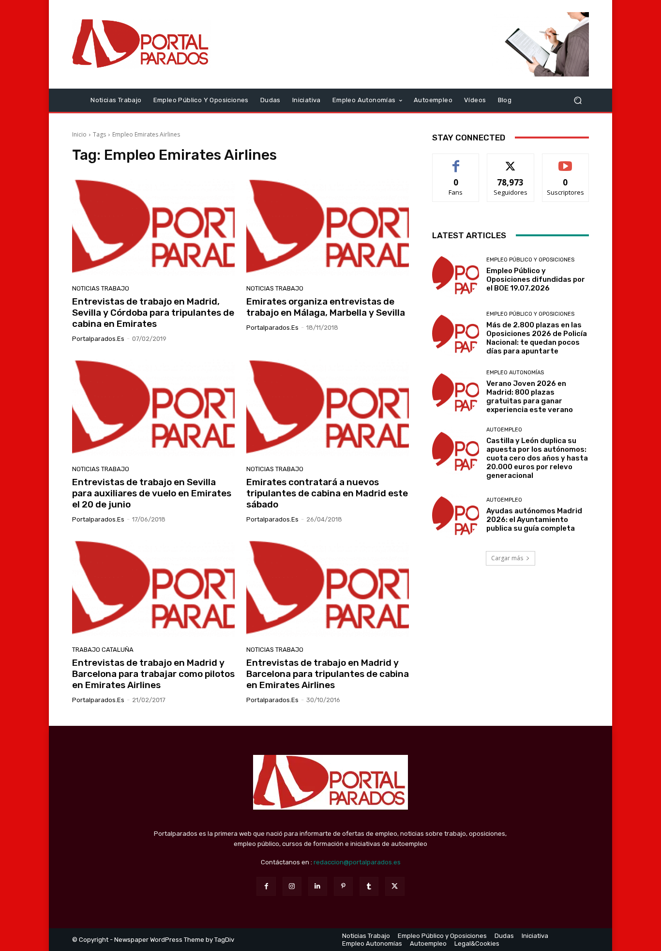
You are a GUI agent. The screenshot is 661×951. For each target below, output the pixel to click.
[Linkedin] (317, 886)
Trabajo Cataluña (103, 649)
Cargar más (507, 558)
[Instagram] (292, 886)
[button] (577, 100)
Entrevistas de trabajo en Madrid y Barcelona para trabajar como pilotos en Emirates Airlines (153, 673)
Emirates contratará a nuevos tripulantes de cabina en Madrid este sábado (327, 493)
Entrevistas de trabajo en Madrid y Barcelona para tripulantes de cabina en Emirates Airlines (327, 673)
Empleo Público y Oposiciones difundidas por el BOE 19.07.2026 (535, 279)
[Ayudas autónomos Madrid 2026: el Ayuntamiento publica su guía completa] (455, 514)
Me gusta (456, 161)
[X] (394, 886)
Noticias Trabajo (100, 288)
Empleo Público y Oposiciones (530, 259)
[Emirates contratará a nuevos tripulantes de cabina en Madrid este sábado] (327, 408)
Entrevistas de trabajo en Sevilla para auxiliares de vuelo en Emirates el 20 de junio (151, 493)
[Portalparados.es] (141, 44)
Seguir (510, 161)
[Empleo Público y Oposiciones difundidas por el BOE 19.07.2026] (455, 274)
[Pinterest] (343, 886)
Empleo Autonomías (515, 372)
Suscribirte (565, 161)
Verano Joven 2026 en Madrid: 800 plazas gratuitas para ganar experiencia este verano (529, 396)
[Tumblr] (369, 886)
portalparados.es (98, 338)
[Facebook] (265, 886)
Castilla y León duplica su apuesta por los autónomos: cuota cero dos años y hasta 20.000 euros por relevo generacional (537, 458)
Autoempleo (504, 429)
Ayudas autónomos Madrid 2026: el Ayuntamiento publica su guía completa (534, 519)
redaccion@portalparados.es (357, 862)
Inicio (79, 134)
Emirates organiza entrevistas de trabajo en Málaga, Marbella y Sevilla (325, 307)
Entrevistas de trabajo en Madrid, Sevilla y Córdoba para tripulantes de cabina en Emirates (153, 312)
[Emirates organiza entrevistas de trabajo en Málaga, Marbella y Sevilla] (327, 227)
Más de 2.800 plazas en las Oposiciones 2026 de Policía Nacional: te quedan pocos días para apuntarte (536, 338)
